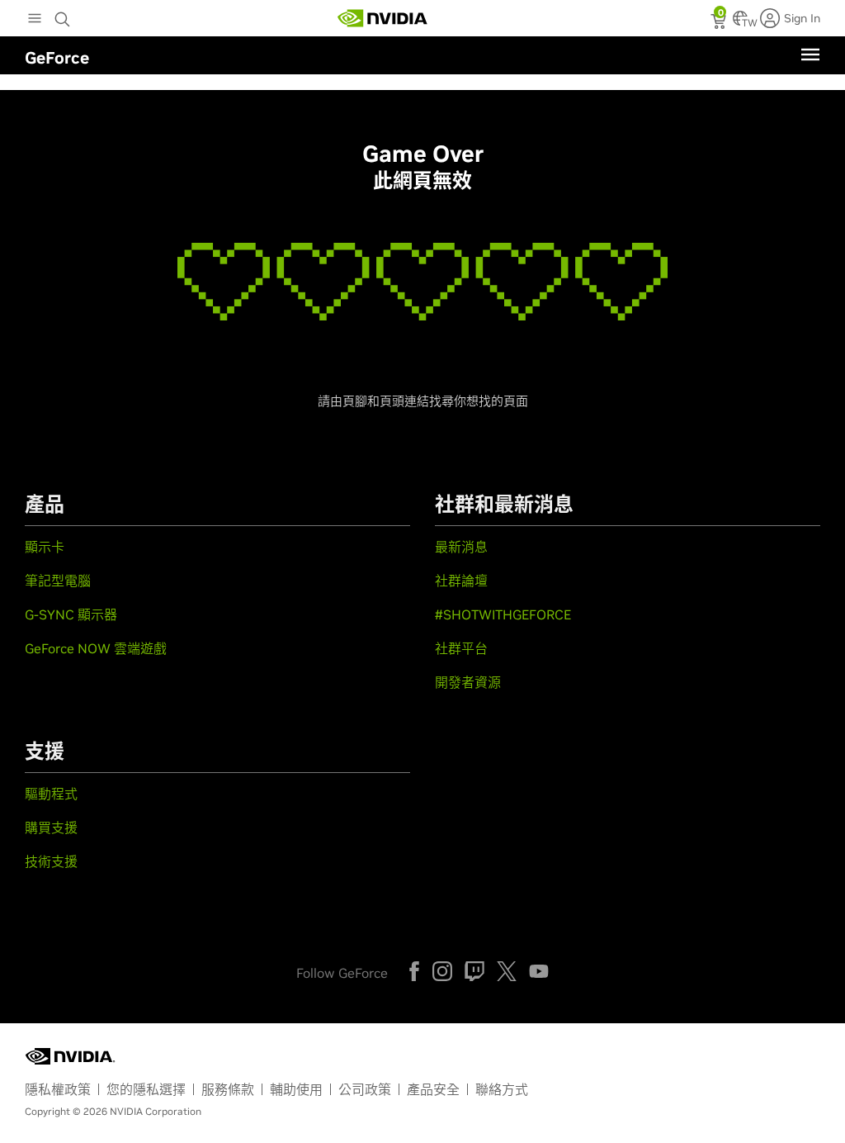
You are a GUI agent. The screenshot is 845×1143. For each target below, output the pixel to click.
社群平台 (461, 648)
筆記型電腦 (58, 580)
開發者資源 (468, 682)
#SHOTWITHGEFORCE (503, 614)
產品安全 (433, 1089)
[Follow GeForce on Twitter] (507, 971)
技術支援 (51, 861)
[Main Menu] (35, 19)
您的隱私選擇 (146, 1089)
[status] (720, 23)
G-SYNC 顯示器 (71, 614)
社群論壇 (461, 580)
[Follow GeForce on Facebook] (414, 971)
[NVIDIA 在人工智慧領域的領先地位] (383, 18)
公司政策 (364, 1089)
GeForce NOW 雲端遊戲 (96, 648)
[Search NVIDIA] (64, 15)
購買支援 (51, 827)
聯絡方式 (501, 1089)
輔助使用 (296, 1089)
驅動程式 (51, 793)
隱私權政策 (58, 1089)
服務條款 (227, 1089)
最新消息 (461, 546)
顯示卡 (44, 546)
